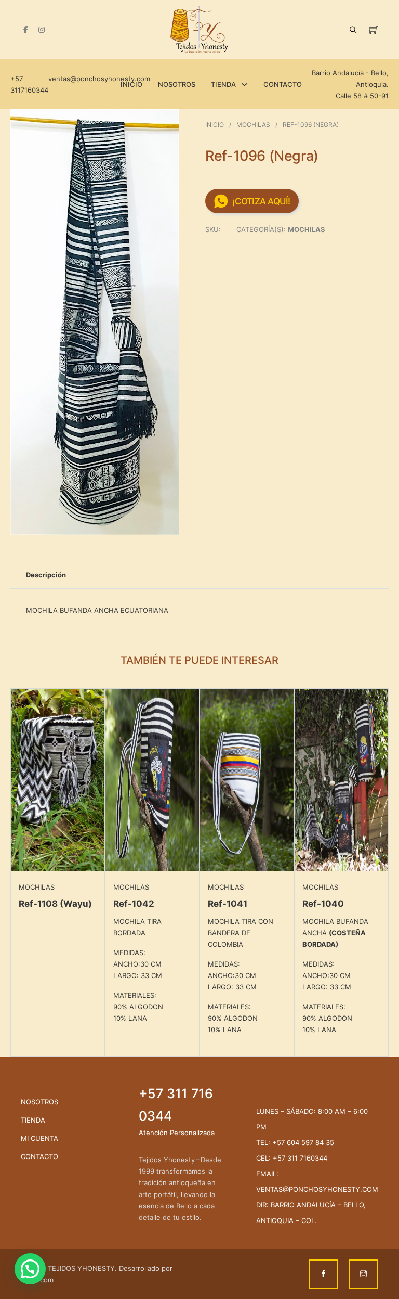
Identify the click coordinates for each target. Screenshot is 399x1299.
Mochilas (253, 124)
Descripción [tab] (46, 575)
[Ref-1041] (247, 779)
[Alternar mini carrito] (373, 29)
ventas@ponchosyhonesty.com (95, 78)
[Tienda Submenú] (244, 84)
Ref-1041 (227, 903)
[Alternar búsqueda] (353, 29)
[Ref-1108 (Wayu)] (57, 779)
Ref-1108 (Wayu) (55, 903)
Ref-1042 (133, 903)
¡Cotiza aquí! (261, 201)
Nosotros (176, 84)
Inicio (131, 84)
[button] (165, 123)
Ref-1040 (323, 903)
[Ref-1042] (152, 779)
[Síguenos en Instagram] (41, 29)
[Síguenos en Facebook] (26, 29)
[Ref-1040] (341, 779)
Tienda (223, 84)
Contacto (282, 84)
